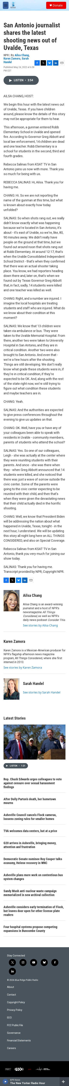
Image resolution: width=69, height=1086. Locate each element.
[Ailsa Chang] (11, 600)
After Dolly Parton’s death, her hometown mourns (30, 801)
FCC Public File (15, 1025)
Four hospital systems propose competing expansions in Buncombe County (30, 929)
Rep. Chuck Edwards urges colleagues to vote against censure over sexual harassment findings (33, 783)
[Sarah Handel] (11, 689)
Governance (14, 1033)
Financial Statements (19, 1040)
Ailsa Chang (22, 55)
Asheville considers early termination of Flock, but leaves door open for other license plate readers (34, 911)
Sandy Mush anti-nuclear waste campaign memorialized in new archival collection (30, 893)
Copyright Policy (16, 1002)
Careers (11, 1048)
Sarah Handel (33, 683)
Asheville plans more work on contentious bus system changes (33, 877)
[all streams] (64, 1081)
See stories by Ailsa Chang (40, 625)
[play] (5, 1081)
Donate (58, 5)
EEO (9, 1017)
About (10, 987)
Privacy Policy (14, 1010)
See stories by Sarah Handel (41, 692)
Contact (11, 994)
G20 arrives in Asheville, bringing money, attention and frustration (30, 845)
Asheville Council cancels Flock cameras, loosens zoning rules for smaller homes (30, 817)
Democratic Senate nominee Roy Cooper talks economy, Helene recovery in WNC (33, 861)
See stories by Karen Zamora (23, 667)
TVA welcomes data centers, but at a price (30, 831)
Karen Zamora (12, 58)
